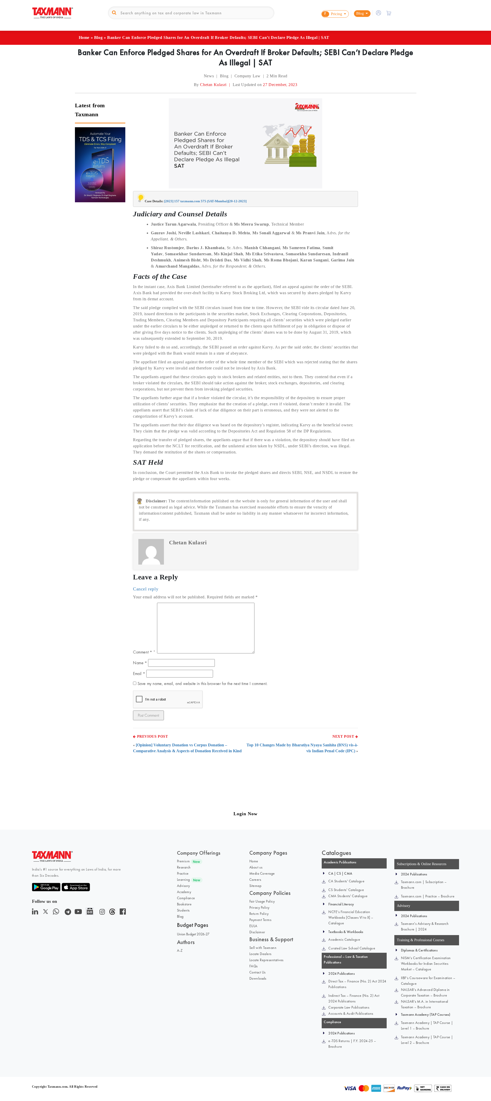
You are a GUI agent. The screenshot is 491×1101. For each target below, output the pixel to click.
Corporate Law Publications (348, 1007)
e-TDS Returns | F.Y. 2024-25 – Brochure (352, 1044)
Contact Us (257, 972)
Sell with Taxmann (263, 947)
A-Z (180, 950)
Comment (142, 652)
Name (140, 662)
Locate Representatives (266, 960)
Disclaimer (257, 932)
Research (184, 867)
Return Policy (259, 913)
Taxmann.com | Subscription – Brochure (424, 885)
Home (84, 37)
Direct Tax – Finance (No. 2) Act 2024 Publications (357, 984)
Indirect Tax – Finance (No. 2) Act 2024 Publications (353, 998)
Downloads (257, 978)
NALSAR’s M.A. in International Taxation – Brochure (424, 1004)
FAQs (253, 966)
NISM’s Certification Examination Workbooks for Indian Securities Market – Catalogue (426, 963)
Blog (98, 37)
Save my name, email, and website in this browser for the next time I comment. (202, 683)
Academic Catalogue (344, 939)
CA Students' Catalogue (346, 881)
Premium (183, 861)
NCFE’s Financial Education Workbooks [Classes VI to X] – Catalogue (350, 917)
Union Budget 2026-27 (193, 934)
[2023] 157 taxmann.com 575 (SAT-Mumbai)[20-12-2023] (205, 201)
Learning (183, 879)
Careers (255, 879)
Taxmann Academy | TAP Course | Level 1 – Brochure (427, 1025)
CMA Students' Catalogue (348, 896)
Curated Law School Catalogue (351, 948)
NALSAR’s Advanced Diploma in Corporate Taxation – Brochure (425, 992)
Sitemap (255, 885)
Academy (184, 892)
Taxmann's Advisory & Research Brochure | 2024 (425, 926)
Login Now (245, 813)
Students (183, 910)
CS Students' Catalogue (346, 889)
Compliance (186, 898)
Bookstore (184, 904)
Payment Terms (260, 919)
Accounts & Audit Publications (350, 1013)
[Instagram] (101, 913)
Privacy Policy (259, 907)
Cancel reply (145, 589)
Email (139, 673)
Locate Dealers (260, 953)
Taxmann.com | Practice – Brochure (428, 896)
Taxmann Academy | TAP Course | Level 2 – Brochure (427, 1040)
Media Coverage (262, 873)
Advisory (183, 885)
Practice (183, 873)
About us (256, 867)
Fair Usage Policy (262, 901)
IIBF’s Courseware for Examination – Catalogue (428, 981)
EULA (253, 926)
